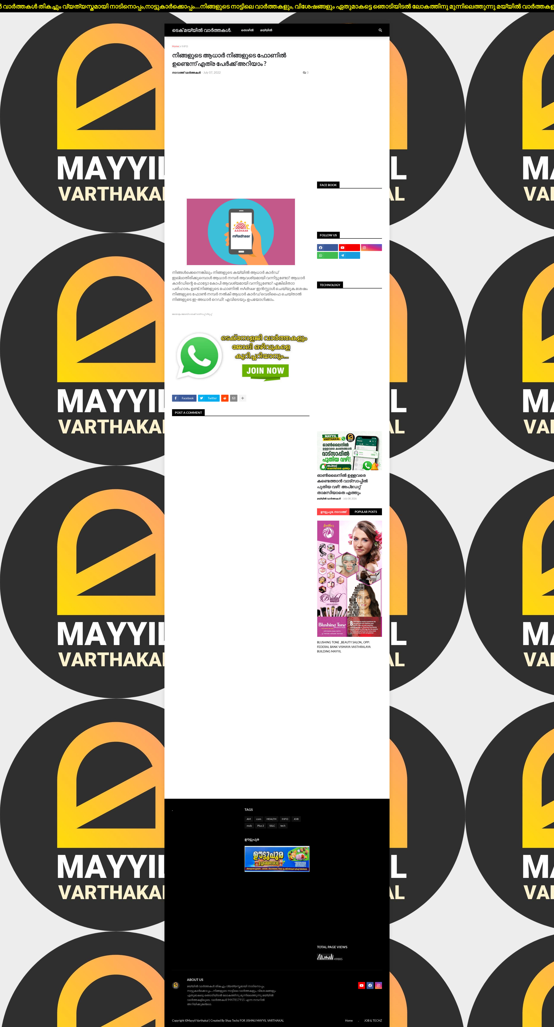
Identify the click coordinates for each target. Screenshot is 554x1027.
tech (282, 825)
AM (249, 819)
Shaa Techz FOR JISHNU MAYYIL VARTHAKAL (254, 1020)
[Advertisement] (240, 110)
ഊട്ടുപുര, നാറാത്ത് (333, 512)
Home (175, 46)
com (258, 819)
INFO (185, 46)
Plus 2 (260, 825)
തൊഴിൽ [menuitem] (247, 30)
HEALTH (271, 819)
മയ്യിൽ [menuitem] (266, 30)
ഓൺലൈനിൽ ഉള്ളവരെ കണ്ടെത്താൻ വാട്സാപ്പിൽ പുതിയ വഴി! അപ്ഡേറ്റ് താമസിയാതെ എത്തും (342, 484)
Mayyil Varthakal (197, 1020)
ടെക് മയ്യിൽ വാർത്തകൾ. (201, 30)
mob (249, 825)
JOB (296, 819)
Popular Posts (366, 512)
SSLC (272, 825)
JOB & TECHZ (373, 1020)
